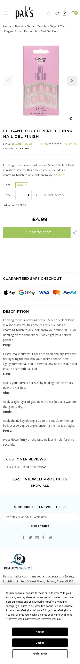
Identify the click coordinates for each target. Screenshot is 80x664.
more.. (61, 175)
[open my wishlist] (57, 13)
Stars (59, 143)
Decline (40, 642)
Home (7, 26)
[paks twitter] (30, 537)
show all (40, 485)
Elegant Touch (36, 26)
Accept (40, 631)
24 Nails (21, 185)
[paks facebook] (23, 537)
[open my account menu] (65, 13)
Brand (19, 26)
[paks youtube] (50, 537)
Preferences (40, 653)
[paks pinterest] (43, 537)
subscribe (40, 526)
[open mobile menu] (5, 13)
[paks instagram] (37, 537)
